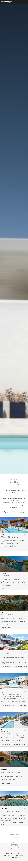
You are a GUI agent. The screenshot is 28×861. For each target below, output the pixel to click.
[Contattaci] (23, 1)
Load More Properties (14, 834)
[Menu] (26, 1)
